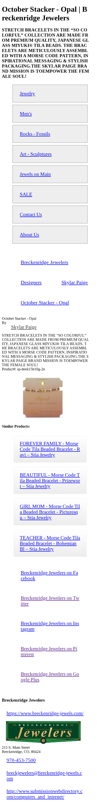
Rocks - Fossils (35, 133)
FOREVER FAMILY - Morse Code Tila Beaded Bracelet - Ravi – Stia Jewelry (50, 449)
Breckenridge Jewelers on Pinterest (49, 651)
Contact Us (31, 214)
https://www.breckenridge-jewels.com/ (45, 713)
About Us (29, 234)
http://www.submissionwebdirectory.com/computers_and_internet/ (44, 793)
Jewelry (27, 93)
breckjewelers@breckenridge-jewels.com (44, 775)
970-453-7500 (21, 760)
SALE (26, 194)
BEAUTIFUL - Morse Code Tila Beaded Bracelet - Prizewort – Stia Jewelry (50, 480)
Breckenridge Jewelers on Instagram (50, 626)
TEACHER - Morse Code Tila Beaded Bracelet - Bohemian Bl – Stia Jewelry (50, 543)
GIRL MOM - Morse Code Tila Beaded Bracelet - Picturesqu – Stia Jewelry (50, 512)
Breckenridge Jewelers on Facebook (49, 575)
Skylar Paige (23, 327)
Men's (26, 113)
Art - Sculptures (36, 154)
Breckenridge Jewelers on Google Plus (50, 676)
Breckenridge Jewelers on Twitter (50, 600)
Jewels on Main (35, 174)
